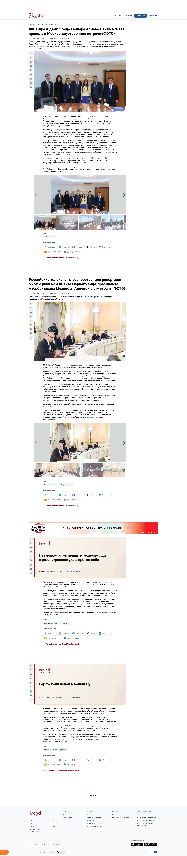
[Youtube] (44, 844)
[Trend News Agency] (35, 813)
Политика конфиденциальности (147, 818)
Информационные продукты (121, 818)
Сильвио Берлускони (59, 750)
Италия (46, 750)
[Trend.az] (36, 15)
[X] (40, 844)
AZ (152, 852)
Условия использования (144, 815)
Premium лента (67, 818)
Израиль (64, 623)
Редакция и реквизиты (94, 818)
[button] (31, 53)
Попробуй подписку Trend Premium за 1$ (62, 258)
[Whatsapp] (31, 844)
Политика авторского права (146, 820)
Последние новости (69, 815)
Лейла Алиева (48, 237)
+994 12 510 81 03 (35, 829)
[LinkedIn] (53, 844)
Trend (57, 130)
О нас (89, 815)
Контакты (90, 820)
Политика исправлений (94, 826)
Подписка (115, 815)
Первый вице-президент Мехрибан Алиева (58, 485)
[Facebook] (35, 844)
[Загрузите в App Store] (137, 844)
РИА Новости (60, 587)
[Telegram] (48, 844)
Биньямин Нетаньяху (51, 623)
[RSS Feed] (57, 844)
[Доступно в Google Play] (150, 844)
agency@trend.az (34, 831)
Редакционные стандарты (95, 823)
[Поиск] (115, 16)
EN (148, 852)
